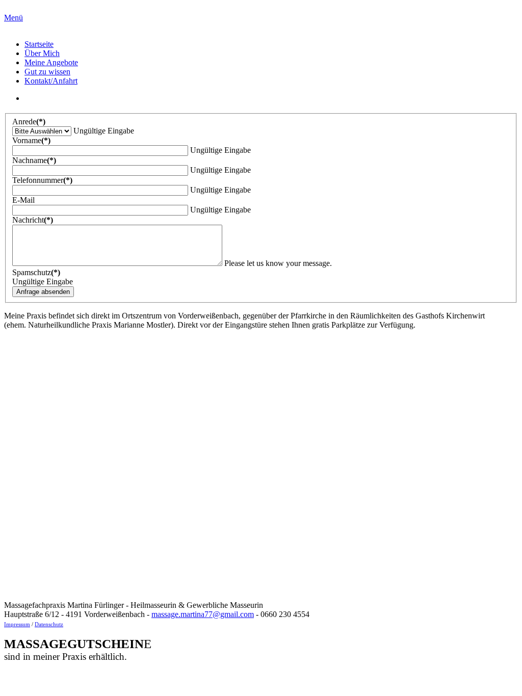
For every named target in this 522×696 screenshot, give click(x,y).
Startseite (39, 44)
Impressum (17, 624)
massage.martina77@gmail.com (202, 614)
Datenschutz (49, 624)
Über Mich (42, 53)
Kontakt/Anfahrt (50, 80)
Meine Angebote (51, 62)
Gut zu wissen (47, 71)
